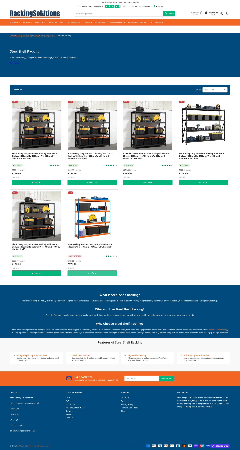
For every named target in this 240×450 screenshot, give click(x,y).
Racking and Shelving (24, 35)
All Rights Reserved (44, 446)
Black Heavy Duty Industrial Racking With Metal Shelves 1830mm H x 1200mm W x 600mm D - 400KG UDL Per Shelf (90, 156)
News (123, 411)
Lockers (86, 22)
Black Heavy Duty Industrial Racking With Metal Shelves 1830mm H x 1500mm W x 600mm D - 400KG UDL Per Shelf (146, 156)
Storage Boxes (101, 22)
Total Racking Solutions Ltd (26, 446)
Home (12, 35)
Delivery (69, 411)
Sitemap (69, 417)
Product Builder (73, 22)
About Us (125, 397)
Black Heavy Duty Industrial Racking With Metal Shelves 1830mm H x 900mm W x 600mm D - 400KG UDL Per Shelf (36, 246)
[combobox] (124, 14)
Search (68, 414)
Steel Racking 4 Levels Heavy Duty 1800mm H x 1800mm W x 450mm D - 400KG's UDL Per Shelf (90, 245)
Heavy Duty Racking (47, 35)
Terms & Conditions (129, 407)
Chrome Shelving (55, 22)
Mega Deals (39, 22)
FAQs (68, 401)
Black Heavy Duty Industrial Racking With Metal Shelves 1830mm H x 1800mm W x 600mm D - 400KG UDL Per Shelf (35, 156)
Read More (14, 63)
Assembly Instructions (75, 407)
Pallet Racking (116, 22)
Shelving (14, 22)
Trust (68, 397)
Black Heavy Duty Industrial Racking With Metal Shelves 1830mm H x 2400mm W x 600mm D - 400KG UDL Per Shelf (201, 156)
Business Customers (137, 22)
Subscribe (166, 378)
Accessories (156, 22)
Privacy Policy (127, 404)
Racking (26, 22)
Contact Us (70, 404)
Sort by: (198, 89)
